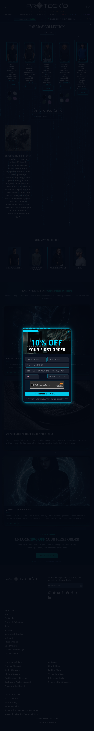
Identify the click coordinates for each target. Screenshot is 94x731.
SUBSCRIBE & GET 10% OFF (47, 394)
